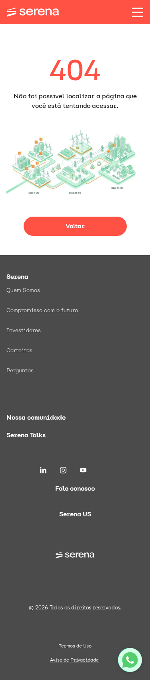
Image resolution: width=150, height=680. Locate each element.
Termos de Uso (75, 646)
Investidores (23, 330)
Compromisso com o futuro (42, 310)
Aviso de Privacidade (75, 660)
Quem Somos (23, 290)
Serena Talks (26, 435)
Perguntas (20, 370)
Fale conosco (75, 488)
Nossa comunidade (36, 417)
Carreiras (19, 350)
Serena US (75, 514)
